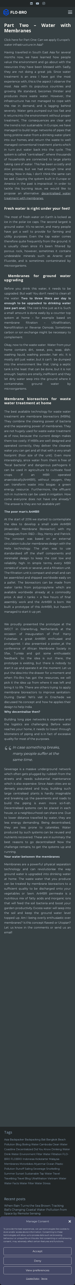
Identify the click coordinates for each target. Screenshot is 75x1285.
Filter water (43, 1154)
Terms (44, 1278)
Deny (37, 1260)
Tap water (46, 1173)
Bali (43, 1139)
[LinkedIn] (31, 3)
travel (56, 1173)
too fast (59, 110)
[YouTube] (37, 3)
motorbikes (26, 1163)
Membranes (11, 1163)
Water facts (11, 1183)
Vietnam (53, 1178)
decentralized (24, 1149)
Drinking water (60, 1149)
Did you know (42, 1149)
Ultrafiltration (39, 1178)
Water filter (27, 1183)
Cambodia (45, 1144)
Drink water (11, 1154)
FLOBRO (16, 1159)
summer (9, 1173)
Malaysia (54, 1159)
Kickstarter (41, 1159)
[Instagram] (43, 3)
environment (28, 1154)
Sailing (29, 1168)
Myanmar (40, 1163)
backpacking (32, 1139)
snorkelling (53, 1168)
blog (18, 1144)
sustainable (32, 1173)
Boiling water (30, 1144)
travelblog (10, 1178)
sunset (20, 1173)
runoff (20, 1168)
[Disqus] (37, 991)
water (62, 1178)
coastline (9, 1149)
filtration (56, 1154)
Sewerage (39, 1168)
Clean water (60, 1144)
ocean (50, 1163)
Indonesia (29, 1159)
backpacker (17, 1139)
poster (55, 643)
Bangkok (51, 1139)
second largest (57, 222)
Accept (37, 1251)
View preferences (37, 1270)
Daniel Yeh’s (26, 697)
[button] (70, 1221)
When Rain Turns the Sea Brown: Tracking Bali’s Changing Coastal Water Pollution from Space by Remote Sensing (35, 1209)
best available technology (29, 411)
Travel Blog (24, 1178)
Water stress (42, 1183)
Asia (6, 1139)
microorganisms (15, 265)
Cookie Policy (32, 1278)
